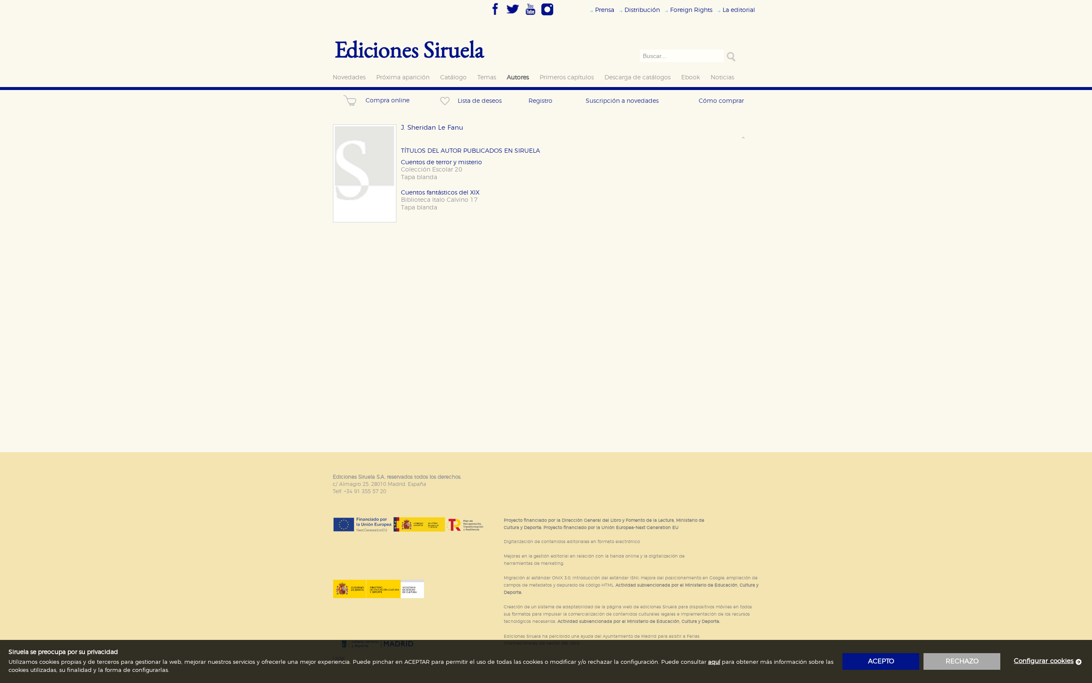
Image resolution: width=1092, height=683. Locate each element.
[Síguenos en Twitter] (512, 15)
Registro (540, 101)
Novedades (349, 77)
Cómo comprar (721, 101)
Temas (486, 77)
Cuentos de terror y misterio (441, 162)
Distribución (642, 10)
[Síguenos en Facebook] (495, 15)
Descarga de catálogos (637, 77)
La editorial (739, 10)
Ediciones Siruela (409, 49)
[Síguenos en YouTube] (530, 15)
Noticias (722, 77)
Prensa (604, 10)
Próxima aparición (403, 77)
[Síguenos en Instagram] (547, 15)
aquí (714, 662)
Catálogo (453, 77)
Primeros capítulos (567, 77)
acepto (881, 661)
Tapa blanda (419, 177)
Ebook (690, 77)
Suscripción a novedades (622, 101)
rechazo (962, 661)
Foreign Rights (691, 10)
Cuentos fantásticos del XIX (440, 192)
